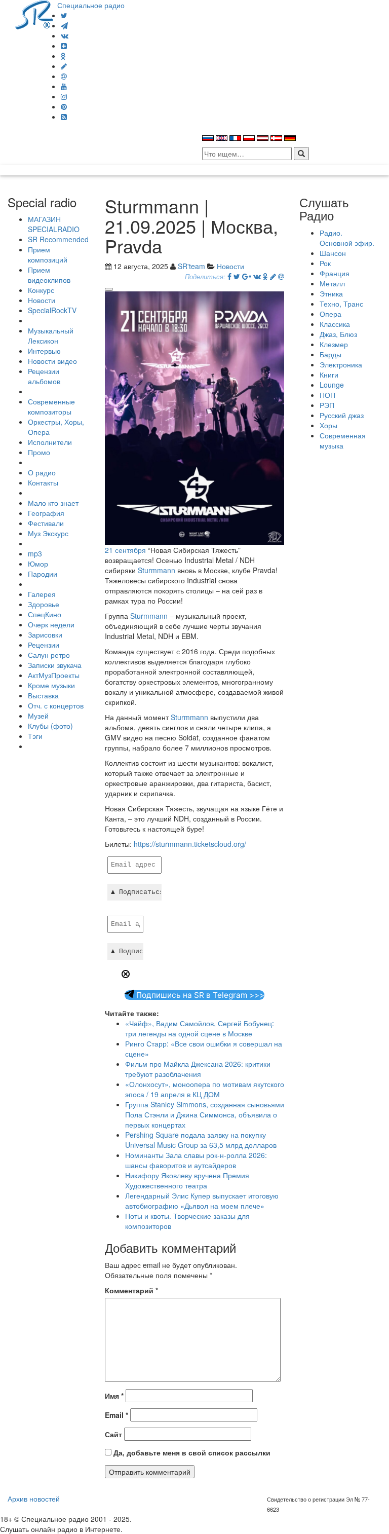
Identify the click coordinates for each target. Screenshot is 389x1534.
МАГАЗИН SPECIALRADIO (54, 224)
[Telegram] (64, 25)
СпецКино (44, 614)
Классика (335, 324)
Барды (330, 354)
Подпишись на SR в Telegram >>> (199, 995)
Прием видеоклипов (49, 275)
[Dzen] (64, 46)
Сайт (113, 1434)
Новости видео (52, 361)
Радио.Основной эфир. (347, 238)
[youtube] (64, 86)
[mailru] (64, 76)
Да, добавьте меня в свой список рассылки (190, 1452)
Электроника (341, 364)
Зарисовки (45, 634)
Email (116, 1415)
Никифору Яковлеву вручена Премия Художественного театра (187, 1180)
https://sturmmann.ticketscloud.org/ (190, 844)
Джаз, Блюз (338, 334)
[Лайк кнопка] (109, 289)
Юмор (38, 563)
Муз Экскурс (48, 533)
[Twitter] (64, 15)
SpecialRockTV (52, 310)
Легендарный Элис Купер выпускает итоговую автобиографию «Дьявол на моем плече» (202, 1200)
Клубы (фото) (50, 726)
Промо (39, 452)
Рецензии (43, 645)
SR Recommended (58, 239)
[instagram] (64, 96)
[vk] (64, 35)
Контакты (43, 482)
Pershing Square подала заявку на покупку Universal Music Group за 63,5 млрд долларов (201, 1140)
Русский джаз (342, 415)
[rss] (64, 116)
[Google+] (246, 276)
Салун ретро (49, 655)
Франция (334, 273)
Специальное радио (91, 5)
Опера (330, 314)
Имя (114, 1396)
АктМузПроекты (54, 675)
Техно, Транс (341, 303)
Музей (38, 715)
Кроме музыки (51, 685)
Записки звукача (55, 665)
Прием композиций (47, 254)
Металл (332, 283)
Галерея (42, 594)
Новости (41, 300)
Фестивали (46, 523)
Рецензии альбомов (44, 376)
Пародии (42, 574)
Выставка (43, 695)
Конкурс (41, 290)
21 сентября (125, 550)
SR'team (191, 266)
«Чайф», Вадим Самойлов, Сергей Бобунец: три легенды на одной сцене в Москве (199, 1028)
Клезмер (334, 344)
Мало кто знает (53, 503)
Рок (325, 263)
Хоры (328, 425)
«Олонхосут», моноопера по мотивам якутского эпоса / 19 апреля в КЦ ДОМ (204, 1089)
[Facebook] (229, 276)
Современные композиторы (51, 406)
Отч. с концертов (56, 705)
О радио (42, 472)
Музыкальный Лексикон (50, 335)
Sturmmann (156, 570)
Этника (331, 293)
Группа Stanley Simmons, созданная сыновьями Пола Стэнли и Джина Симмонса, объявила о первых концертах (204, 1114)
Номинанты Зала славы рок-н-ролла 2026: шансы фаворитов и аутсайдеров (196, 1160)
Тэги (35, 736)
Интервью (44, 351)
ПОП (327, 395)
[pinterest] (64, 106)
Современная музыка (343, 440)
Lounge (332, 385)
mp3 (35, 553)
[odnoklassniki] (63, 56)
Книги (329, 374)
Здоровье (43, 604)
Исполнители (50, 442)
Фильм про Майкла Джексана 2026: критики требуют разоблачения (197, 1069)
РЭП (327, 405)
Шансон (333, 253)
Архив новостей (34, 1498)
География (46, 513)
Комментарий (131, 1290)
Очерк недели (51, 624)
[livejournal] (64, 66)
